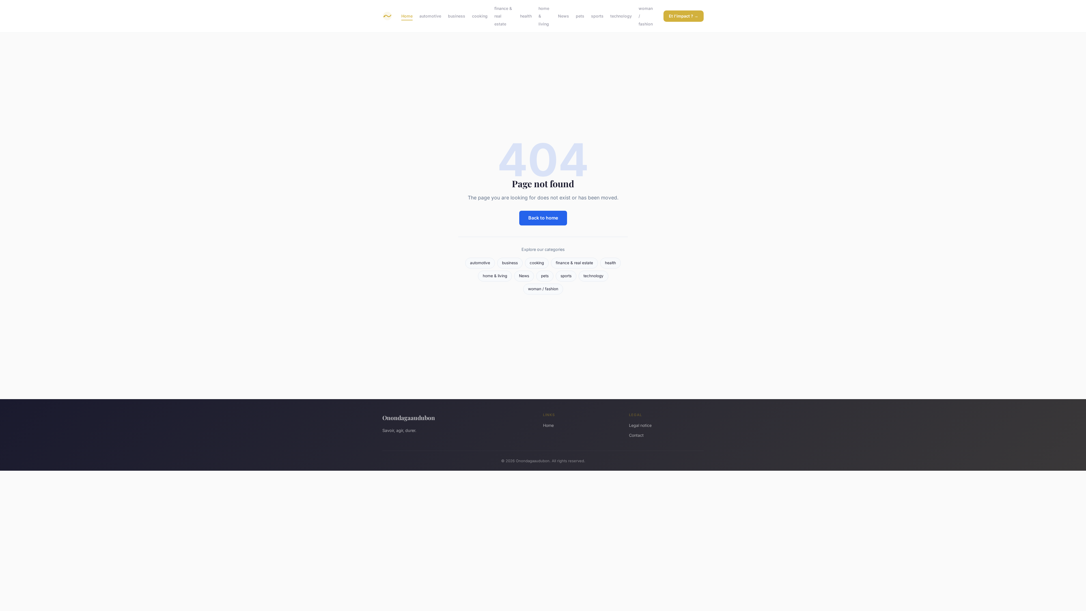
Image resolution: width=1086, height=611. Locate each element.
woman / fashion (543, 289)
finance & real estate (574, 263)
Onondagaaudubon (408, 417)
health (526, 16)
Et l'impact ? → (683, 16)
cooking (480, 16)
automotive (430, 16)
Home (407, 16)
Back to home (543, 218)
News (563, 16)
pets (580, 16)
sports (597, 16)
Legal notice (640, 425)
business (456, 16)
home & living (495, 276)
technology (621, 16)
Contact (636, 435)
